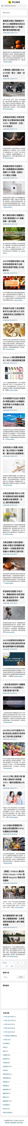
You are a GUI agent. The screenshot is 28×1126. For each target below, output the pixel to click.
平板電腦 (5, 1062)
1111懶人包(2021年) (8, 1024)
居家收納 (5, 1059)
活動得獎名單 (6, 1074)
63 (7, 966)
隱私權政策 (13, 1122)
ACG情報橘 (5, 1043)
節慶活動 (5, 1082)
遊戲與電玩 (6, 1089)
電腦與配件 (6, 1101)
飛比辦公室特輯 (7, 1112)
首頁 (4, 12)
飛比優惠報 (6, 1105)
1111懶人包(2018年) (8, 1016)
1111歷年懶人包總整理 (9, 1036)
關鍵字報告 (6, 1093)
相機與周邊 (6, 1078)
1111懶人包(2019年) (8, 1020)
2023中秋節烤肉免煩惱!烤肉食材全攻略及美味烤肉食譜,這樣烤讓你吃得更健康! (14, 643)
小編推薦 (5, 1055)
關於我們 (7, 1122)
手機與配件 (6, 1066)
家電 (4, 1051)
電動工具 (5, 1097)
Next (12, 966)
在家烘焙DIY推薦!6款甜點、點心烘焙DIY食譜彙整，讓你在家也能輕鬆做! (13, 450)
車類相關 (5, 1085)
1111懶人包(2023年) (8, 1028)
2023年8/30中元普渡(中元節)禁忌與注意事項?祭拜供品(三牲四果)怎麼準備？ (14, 733)
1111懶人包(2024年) (8, 1032)
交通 (4, 1047)
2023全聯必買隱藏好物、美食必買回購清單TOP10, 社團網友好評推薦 (13, 828)
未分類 (4, 1070)
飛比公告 (5, 1108)
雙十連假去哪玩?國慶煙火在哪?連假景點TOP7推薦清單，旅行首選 (13, 218)
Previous (4, 963)
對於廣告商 (20, 1122)
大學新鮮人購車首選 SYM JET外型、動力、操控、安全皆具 (14, 73)
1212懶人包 (6, 1039)
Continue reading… (7, 61)
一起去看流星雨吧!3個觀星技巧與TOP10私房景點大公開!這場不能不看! (14, 687)
